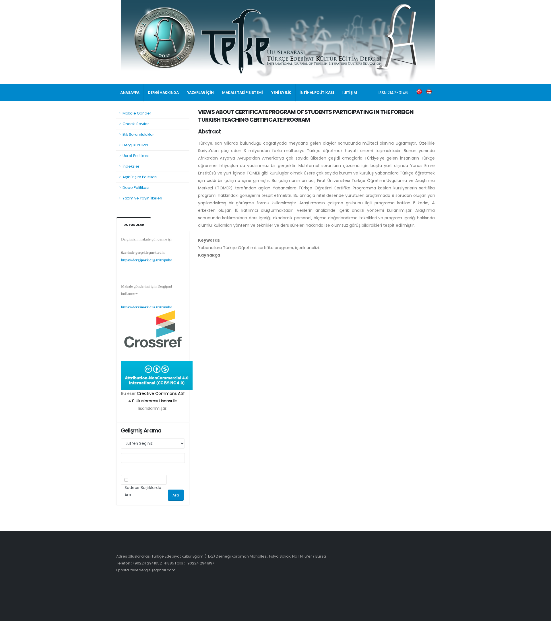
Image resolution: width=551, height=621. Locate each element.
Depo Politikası (136, 187)
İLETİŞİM (349, 92)
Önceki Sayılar (136, 123)
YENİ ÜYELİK (281, 92)
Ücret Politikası (136, 155)
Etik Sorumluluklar (138, 134)
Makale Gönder (137, 113)
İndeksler (131, 166)
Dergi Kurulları (135, 145)
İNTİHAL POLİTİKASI (317, 92)
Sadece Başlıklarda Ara (143, 491)
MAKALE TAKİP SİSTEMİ (242, 92)
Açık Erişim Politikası (140, 176)
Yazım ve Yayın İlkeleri (142, 198)
